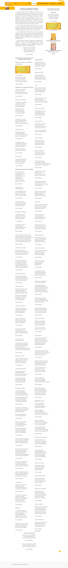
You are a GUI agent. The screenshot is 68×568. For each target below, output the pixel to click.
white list (15, 3)
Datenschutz (53, 3)
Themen (34, 3)
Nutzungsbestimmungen (42, 3)
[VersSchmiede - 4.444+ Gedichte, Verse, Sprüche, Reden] (7, 8)
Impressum (59, 3)
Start (29, 3)
